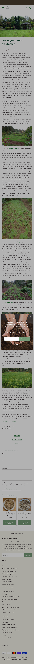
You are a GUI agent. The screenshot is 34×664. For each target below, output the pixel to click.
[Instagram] (20, 344)
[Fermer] (31, 317)
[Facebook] (14, 344)
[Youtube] (17, 344)
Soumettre (24, 339)
